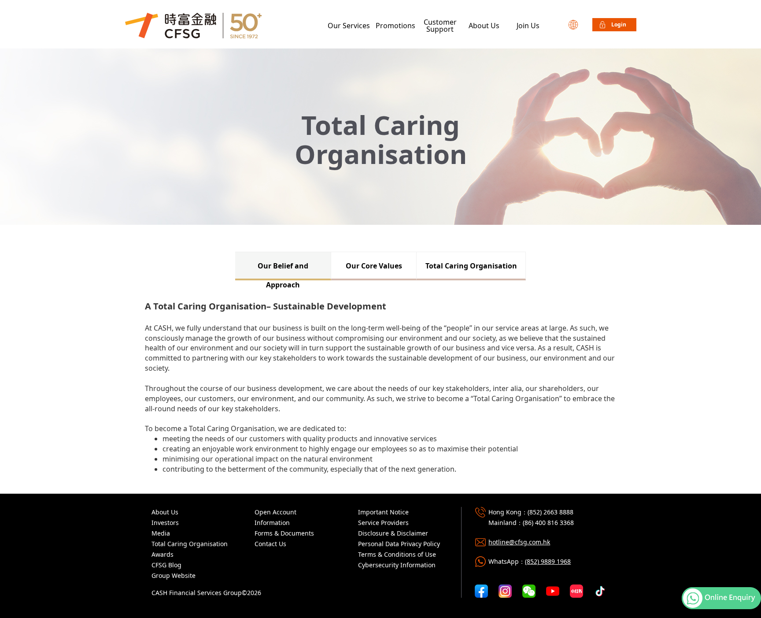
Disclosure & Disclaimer (393, 533)
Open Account (275, 512)
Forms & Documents (284, 533)
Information (272, 522)
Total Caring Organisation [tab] (471, 266)
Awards (162, 554)
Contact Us (270, 544)
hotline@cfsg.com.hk (519, 542)
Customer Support (440, 25)
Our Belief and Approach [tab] (283, 270)
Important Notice (383, 512)
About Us (484, 25)
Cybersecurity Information (397, 565)
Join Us (528, 25)
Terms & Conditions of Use (397, 554)
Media (160, 533)
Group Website (173, 575)
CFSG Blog (166, 565)
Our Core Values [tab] (374, 266)
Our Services (349, 25)
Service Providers (383, 522)
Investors (165, 522)
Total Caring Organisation (189, 544)
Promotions (395, 25)
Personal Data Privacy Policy (399, 544)
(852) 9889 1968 (548, 561)
